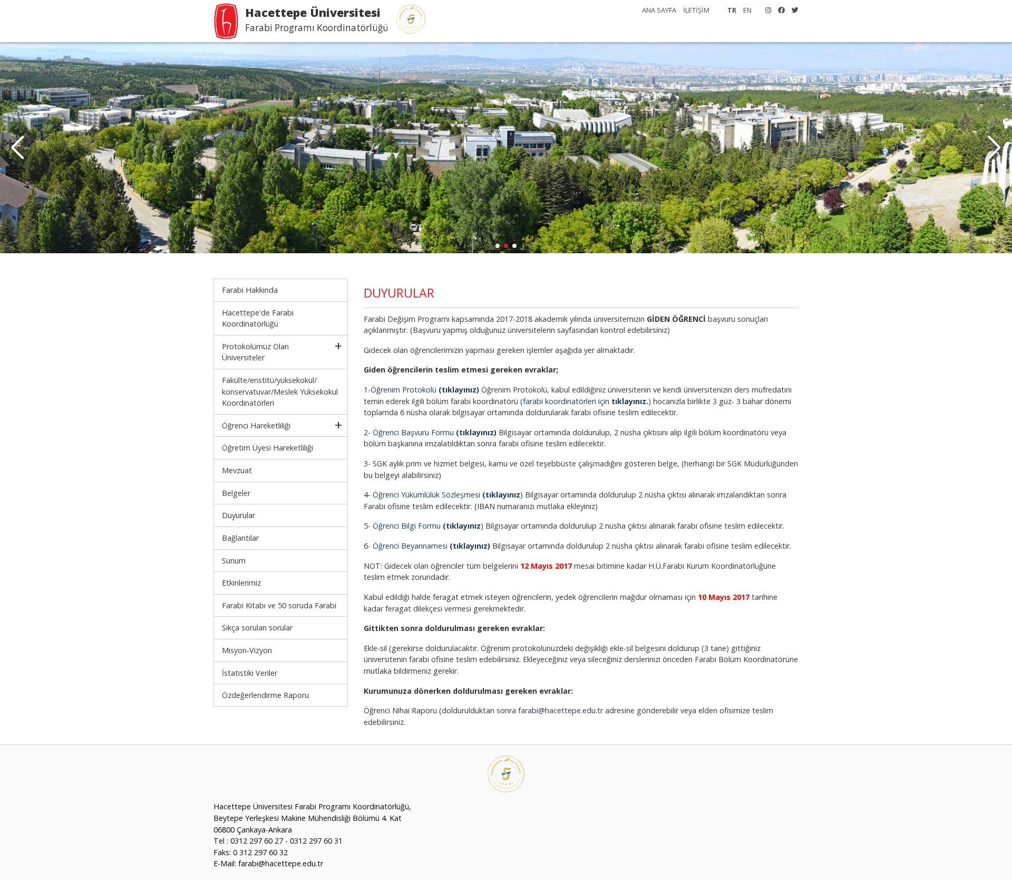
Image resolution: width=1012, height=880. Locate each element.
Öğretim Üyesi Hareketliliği (267, 448)
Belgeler (236, 493)
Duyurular (238, 515)
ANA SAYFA (659, 10)
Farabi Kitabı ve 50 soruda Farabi (279, 605)
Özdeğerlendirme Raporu (265, 695)
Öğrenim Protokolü (425, 390)
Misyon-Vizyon (247, 650)
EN (747, 10)
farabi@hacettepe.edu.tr (560, 710)
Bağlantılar (240, 538)
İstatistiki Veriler (249, 673)
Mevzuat (237, 470)
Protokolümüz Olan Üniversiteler (255, 352)
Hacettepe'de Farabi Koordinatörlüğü (258, 318)
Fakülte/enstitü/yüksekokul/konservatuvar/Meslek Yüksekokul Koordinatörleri (280, 391)
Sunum (234, 561)
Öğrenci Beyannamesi (431, 546)
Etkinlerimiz (241, 583)
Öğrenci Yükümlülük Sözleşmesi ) (448, 495)
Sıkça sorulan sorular (257, 628)
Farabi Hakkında (250, 290)
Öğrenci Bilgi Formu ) (428, 526)
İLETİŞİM (696, 10)
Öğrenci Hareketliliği (256, 425)
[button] (994, 147)
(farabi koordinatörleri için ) (585, 401)
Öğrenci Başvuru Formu (435, 432)
